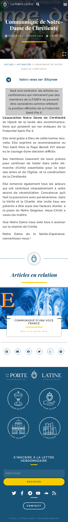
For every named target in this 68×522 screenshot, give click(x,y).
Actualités (24, 64)
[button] (65, 4)
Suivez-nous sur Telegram (38, 79)
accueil (9, 64)
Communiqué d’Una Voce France (34, 322)
